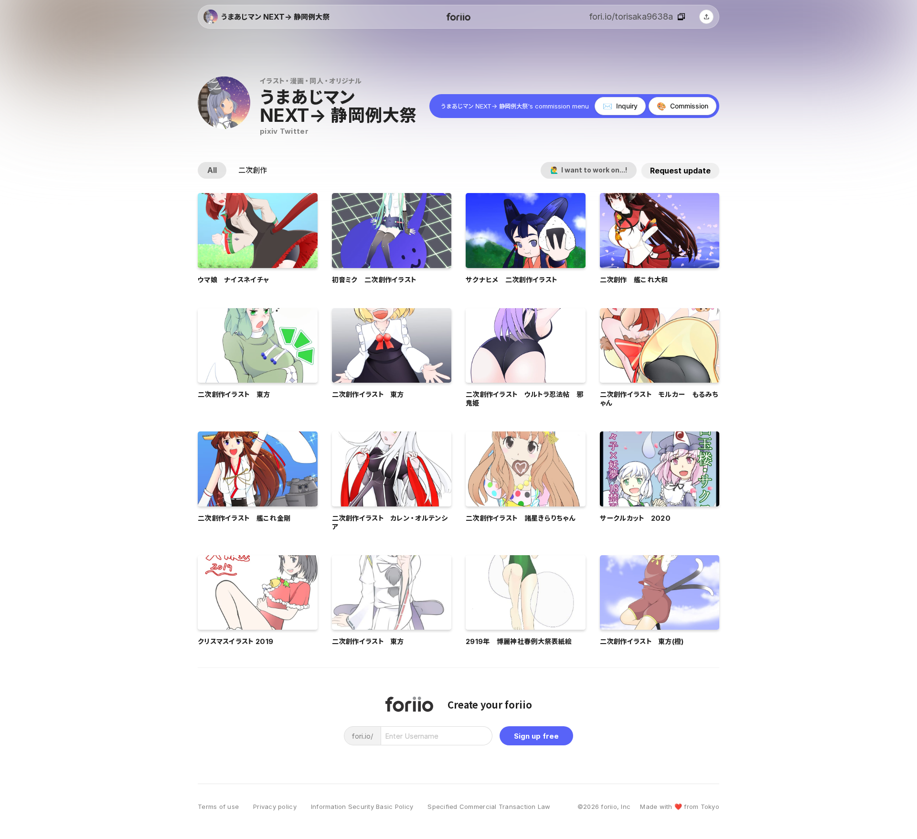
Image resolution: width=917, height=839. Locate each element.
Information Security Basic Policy (362, 806)
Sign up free (536, 736)
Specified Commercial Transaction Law (488, 806)
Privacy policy (275, 806)
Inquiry (620, 106)
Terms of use (218, 806)
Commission (682, 106)
